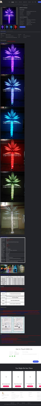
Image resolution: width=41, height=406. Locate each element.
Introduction (21, 397)
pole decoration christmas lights (15, 395)
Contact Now (6, 386)
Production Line (31, 396)
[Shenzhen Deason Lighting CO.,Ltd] (10, 356)
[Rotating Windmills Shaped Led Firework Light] (30, 376)
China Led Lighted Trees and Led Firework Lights (10, 404)
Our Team (21, 396)
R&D (29, 395)
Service (21, 395)
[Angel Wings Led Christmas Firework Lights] (6, 376)
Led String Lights (13, 394)
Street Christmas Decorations (15, 396)
